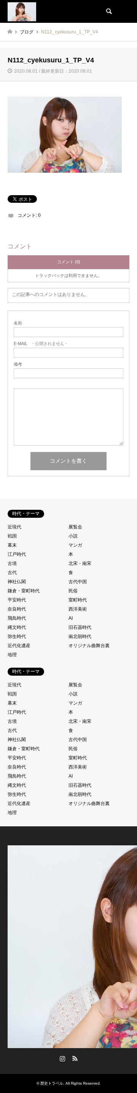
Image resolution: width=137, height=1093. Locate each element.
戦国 (12, 536)
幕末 (12, 545)
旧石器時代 (79, 627)
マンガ (75, 545)
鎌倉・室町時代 (24, 590)
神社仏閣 (17, 581)
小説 (73, 536)
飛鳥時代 (17, 618)
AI (70, 618)
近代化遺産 (19, 645)
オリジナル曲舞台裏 (89, 645)
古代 (12, 572)
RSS (75, 1058)
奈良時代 (17, 609)
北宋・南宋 (79, 563)
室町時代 (77, 600)
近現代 (14, 527)
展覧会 (75, 527)
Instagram (62, 1058)
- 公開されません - (40, 344)
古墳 (12, 563)
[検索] (108, 11)
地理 (12, 654)
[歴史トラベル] (22, 11)
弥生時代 (17, 636)
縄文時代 (17, 627)
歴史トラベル (51, 1083)
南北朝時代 (79, 636)
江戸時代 (17, 554)
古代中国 (77, 581)
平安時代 (17, 600)
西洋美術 (77, 609)
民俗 (73, 590)
